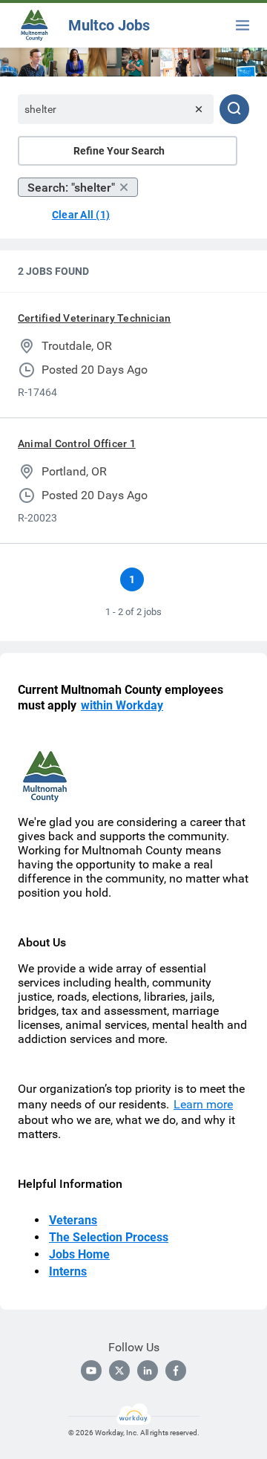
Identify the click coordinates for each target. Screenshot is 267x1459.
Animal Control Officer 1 (77, 443)
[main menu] (242, 25)
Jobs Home (79, 1254)
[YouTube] (91, 1370)
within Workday (122, 705)
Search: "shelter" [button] (71, 188)
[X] (119, 1370)
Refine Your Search (119, 151)
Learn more (203, 1104)
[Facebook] (175, 1370)
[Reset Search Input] (199, 109)
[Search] (234, 109)
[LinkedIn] (147, 1370)
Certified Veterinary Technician (94, 318)
